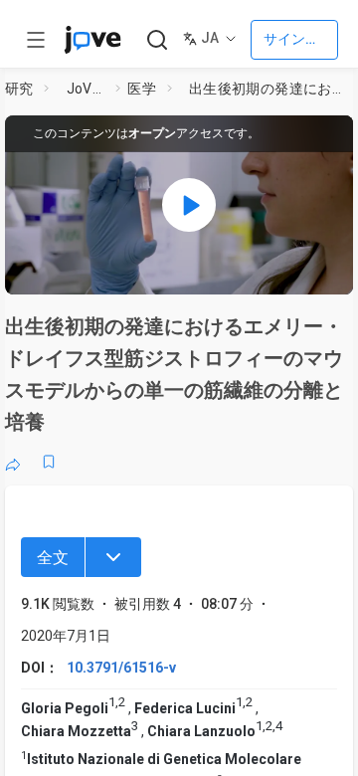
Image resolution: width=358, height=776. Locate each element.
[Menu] (113, 557)
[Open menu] (36, 40)
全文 (53, 557)
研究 (19, 89)
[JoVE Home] (92, 40)
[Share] (13, 462)
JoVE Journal (87, 89)
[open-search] (156, 40)
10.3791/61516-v (121, 668)
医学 (141, 89)
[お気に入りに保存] (49, 462)
